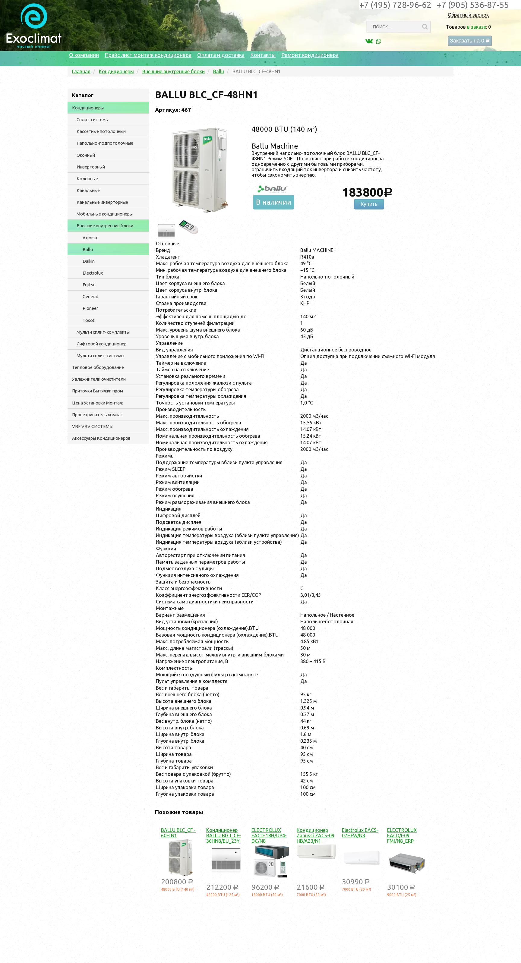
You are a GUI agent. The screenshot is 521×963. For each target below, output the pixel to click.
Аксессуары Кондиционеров (101, 438)
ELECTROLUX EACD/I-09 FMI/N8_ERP (402, 835)
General (90, 296)
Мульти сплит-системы (100, 355)
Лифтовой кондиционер (102, 343)
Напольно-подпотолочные (105, 143)
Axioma (90, 237)
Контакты (263, 55)
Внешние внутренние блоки (105, 225)
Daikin (89, 261)
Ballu (88, 249)
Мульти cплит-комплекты (103, 332)
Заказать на (470, 41)
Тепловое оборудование (98, 367)
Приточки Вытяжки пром (97, 390)
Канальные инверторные (102, 202)
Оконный (86, 155)
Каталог (82, 95)
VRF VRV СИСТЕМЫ (92, 426)
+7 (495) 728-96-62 (395, 4)
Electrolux (93, 272)
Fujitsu (89, 284)
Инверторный (91, 166)
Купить (369, 204)
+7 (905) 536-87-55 (473, 4)
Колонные (87, 178)
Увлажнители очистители (99, 379)
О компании (84, 55)
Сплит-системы (93, 119)
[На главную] (34, 46)
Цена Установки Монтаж (97, 402)
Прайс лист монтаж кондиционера (148, 55)
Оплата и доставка (221, 55)
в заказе (476, 27)
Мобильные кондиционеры (105, 213)
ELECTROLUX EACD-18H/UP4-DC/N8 (269, 835)
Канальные (88, 190)
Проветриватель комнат (97, 414)
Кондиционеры (88, 107)
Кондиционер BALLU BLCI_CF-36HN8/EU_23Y (223, 835)
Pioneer (90, 308)
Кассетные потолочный (101, 131)
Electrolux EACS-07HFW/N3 (360, 832)
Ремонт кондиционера (310, 55)
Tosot (89, 320)
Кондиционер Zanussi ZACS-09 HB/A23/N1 (315, 835)
